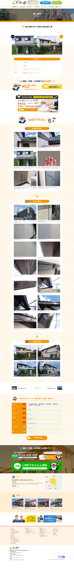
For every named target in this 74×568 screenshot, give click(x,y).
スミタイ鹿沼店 (13, 543)
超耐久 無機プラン (42, 531)
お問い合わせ (13, 536)
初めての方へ (17, 6)
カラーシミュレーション (57, 528)
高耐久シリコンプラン (29, 529)
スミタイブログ (45, 6)
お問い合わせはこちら (51, 457)
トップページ (13, 528)
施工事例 (37, 6)
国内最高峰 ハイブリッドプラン (30, 532)
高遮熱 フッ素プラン (43, 530)
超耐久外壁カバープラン (43, 535)
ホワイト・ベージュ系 (35, 69)
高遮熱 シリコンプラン (43, 529)
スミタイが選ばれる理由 (14, 531)
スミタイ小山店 (13, 542)
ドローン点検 (55, 531)
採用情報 (46, 2)
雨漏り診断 (55, 529)
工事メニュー (31, 6)
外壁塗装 (25, 65)
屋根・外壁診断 (56, 530)
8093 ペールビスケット (27, 69)
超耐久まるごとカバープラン (44, 536)
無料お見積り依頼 (57, 2)
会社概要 (12, 529)
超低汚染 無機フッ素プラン (30, 531)
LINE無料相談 (13, 538)
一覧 (38, 388)
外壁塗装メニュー (27, 528)
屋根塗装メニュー (42, 528)
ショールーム (59, 6)
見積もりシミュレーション (15, 537)
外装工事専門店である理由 (15, 532)
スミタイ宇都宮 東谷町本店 (15, 539)
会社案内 (23, 6)
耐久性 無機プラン (28, 530)
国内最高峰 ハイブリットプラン (44, 532)
